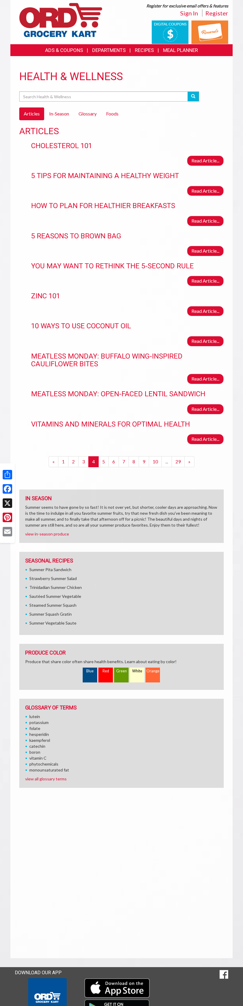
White (137, 671)
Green (121, 671)
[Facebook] (7, 489)
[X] (7, 503)
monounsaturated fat (49, 769)
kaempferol (39, 740)
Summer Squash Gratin (50, 614)
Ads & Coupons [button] (64, 50)
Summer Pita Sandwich (50, 569)
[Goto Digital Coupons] (170, 31)
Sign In (189, 13)
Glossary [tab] (88, 113)
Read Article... (205, 160)
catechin (37, 746)
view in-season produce (47, 533)
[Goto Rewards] (209, 31)
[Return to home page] (60, 19)
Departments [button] (109, 50)
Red (106, 671)
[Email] (7, 532)
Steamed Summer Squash (52, 605)
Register (216, 13)
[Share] (7, 475)
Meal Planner (180, 50)
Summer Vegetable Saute (52, 622)
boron (34, 752)
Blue (90, 671)
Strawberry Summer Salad (53, 578)
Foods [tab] (112, 113)
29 (178, 461)
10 (155, 461)
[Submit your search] (193, 96)
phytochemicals (43, 763)
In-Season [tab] (59, 113)
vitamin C (38, 758)
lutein (34, 716)
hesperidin (39, 734)
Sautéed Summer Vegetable (55, 596)
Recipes (144, 50)
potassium (39, 722)
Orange (152, 671)
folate (34, 728)
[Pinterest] (7, 517)
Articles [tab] (32, 113)
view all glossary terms (46, 778)
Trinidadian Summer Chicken (55, 587)
